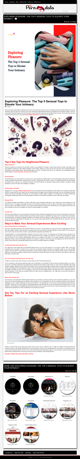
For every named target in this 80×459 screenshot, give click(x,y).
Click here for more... (49, 396)
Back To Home (71, 22)
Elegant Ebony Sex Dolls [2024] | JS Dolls (22, 354)
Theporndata (36, 457)
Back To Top (70, 371)
